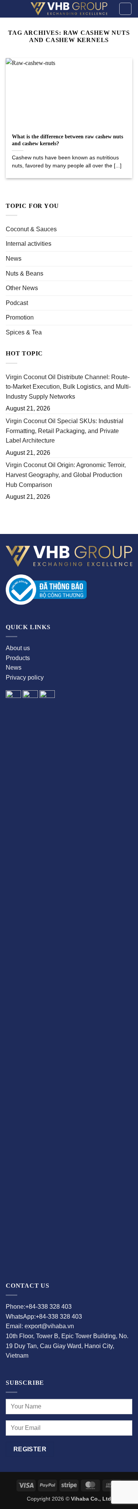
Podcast (17, 303)
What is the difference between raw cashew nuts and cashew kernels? (67, 140)
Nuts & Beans (24, 273)
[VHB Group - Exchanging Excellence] (69, 8)
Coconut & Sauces (31, 229)
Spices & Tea (24, 332)
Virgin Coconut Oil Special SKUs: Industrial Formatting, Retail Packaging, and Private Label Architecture (64, 431)
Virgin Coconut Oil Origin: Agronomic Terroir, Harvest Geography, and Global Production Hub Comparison (66, 475)
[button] (125, 9)
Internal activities (28, 243)
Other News (22, 288)
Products (18, 658)
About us (18, 648)
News (13, 258)
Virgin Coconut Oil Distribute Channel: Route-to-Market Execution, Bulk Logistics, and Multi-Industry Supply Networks (68, 387)
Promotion (20, 317)
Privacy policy (25, 677)
